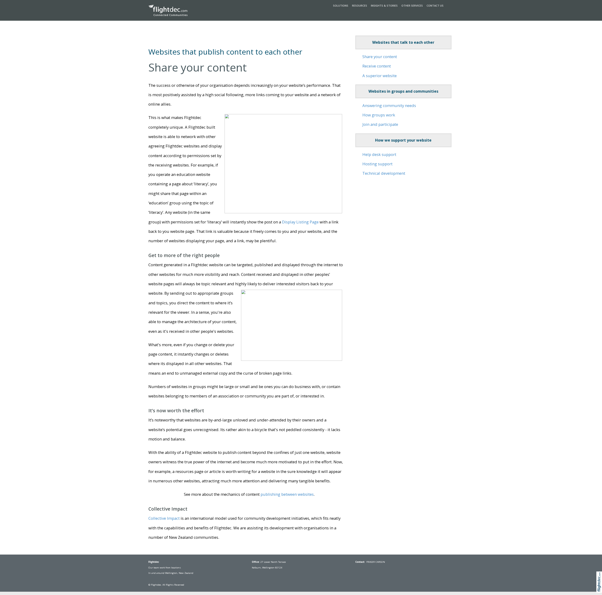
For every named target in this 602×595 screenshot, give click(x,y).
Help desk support (379, 154)
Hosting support (377, 164)
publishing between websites (287, 494)
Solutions (340, 5)
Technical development (383, 173)
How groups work (378, 115)
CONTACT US (435, 5)
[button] (600, 587)
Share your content (379, 56)
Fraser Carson (375, 561)
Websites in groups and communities (403, 91)
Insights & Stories (384, 5)
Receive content (376, 66)
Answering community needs (389, 105)
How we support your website (403, 140)
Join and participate (380, 124)
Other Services (412, 5)
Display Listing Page (300, 222)
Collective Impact (164, 518)
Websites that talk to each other (403, 42)
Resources (359, 5)
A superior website (379, 75)
